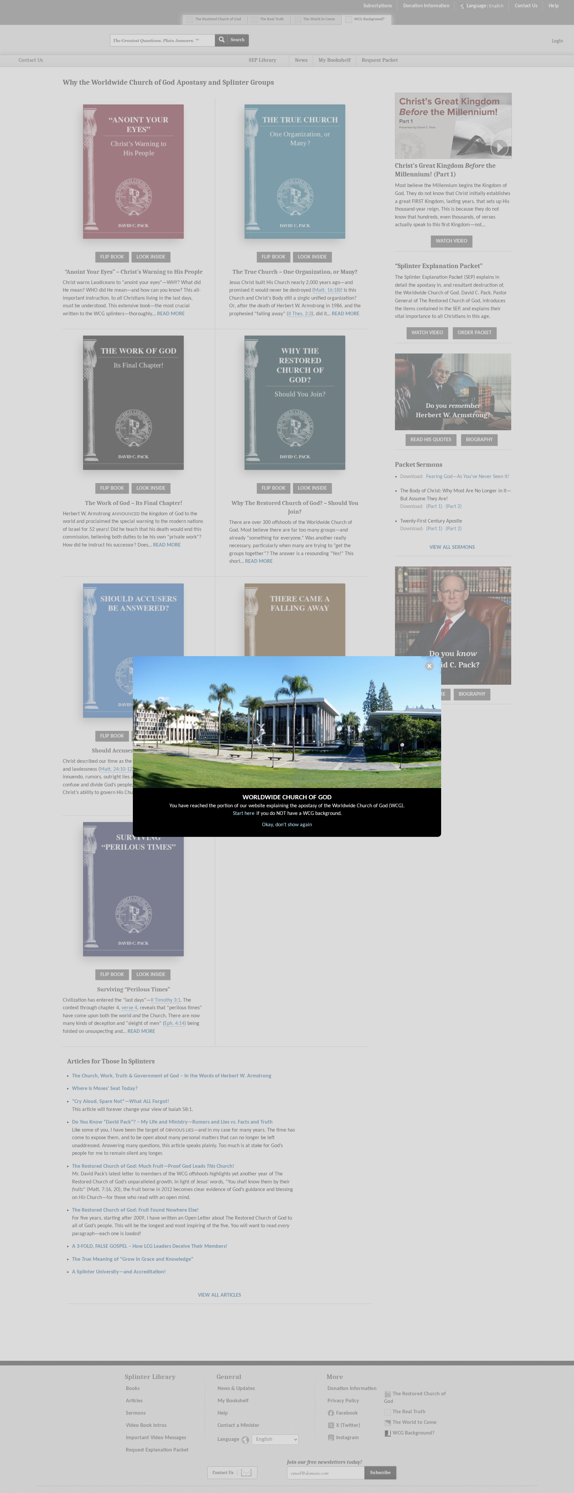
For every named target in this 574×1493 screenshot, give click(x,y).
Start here (243, 813)
